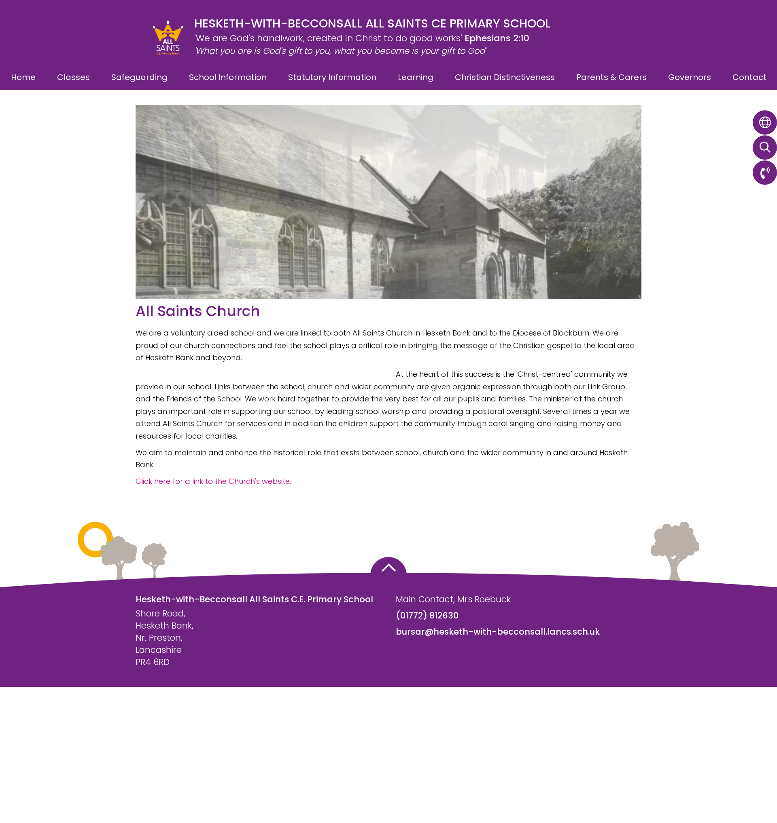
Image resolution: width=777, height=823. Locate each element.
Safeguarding (139, 77)
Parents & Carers (611, 77)
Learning (415, 77)
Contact (749, 77)
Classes (73, 77)
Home (23, 77)
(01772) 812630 (427, 615)
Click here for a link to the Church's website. (213, 481)
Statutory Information (332, 77)
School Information (228, 77)
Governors (689, 77)
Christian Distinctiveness (505, 77)
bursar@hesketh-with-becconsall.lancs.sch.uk (498, 631)
